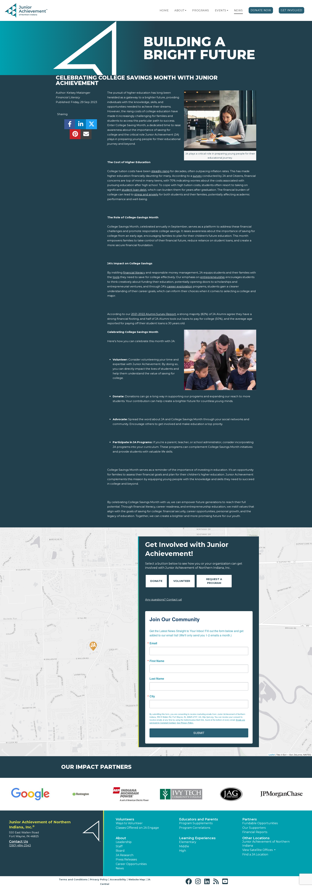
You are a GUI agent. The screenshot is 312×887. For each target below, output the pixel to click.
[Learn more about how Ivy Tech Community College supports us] (181, 794)
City (152, 696)
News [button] (120, 868)
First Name (157, 660)
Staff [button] (119, 846)
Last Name (157, 678)
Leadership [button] (124, 842)
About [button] (121, 838)
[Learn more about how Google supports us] (30, 794)
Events (220, 10)
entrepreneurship (212, 277)
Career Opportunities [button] (131, 864)
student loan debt (134, 189)
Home (164, 10)
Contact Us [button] (18, 841)
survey (197, 176)
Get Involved (291, 10)
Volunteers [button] (125, 819)
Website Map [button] (136, 879)
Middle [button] (184, 846)
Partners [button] (249, 819)
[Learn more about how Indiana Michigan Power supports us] (131, 794)
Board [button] (120, 850)
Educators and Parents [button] (198, 819)
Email (153, 643)
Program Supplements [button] (196, 823)
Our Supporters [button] (254, 827)
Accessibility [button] (118, 879)
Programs (200, 10)
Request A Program (214, 581)
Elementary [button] (187, 842)
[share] (69, 125)
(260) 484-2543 (20, 845)
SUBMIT (198, 733)
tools (116, 277)
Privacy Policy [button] (99, 879)
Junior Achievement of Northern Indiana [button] (266, 843)
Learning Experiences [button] (197, 838)
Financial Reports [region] (254, 832)
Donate (156, 581)
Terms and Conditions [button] (73, 879)
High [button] (182, 850)
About (179, 10)
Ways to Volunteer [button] (129, 823)
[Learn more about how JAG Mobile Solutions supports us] (231, 794)
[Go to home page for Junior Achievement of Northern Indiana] (26, 10)
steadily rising (160, 171)
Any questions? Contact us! (163, 599)
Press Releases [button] (126, 859)
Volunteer (181, 581)
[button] (185, 10)
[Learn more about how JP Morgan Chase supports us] (281, 794)
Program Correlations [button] (194, 827)
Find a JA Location (255, 854)
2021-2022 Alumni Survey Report (153, 314)
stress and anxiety (146, 194)
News (238, 10)
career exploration (179, 286)
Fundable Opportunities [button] (260, 823)
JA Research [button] (124, 855)
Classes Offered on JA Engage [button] (137, 827)
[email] (86, 135)
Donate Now (261, 10)
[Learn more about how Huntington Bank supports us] (80, 794)
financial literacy (134, 272)
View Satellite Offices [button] (257, 850)
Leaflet (272, 754)
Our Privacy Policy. (185, 722)
